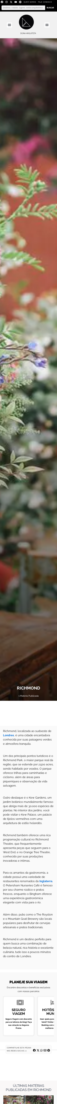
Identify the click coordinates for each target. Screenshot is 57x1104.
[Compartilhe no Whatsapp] (41, 1050)
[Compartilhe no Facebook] (34, 1050)
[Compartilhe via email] (45, 1050)
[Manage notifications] (49, 1097)
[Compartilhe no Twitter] (38, 1050)
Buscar (50, 8)
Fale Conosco (45, 2)
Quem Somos (30, 2)
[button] (9, 25)
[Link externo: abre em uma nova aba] (28, 713)
